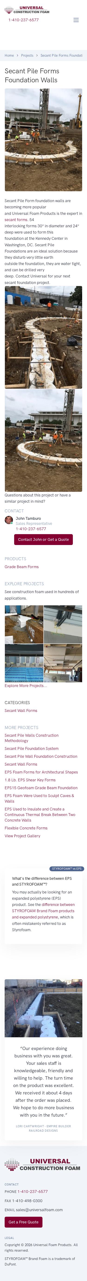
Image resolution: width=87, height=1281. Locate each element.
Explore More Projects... (26, 685)
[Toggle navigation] (76, 20)
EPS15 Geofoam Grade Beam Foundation (41, 787)
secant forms (16, 219)
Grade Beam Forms (22, 566)
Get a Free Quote (24, 1222)
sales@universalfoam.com (39, 1209)
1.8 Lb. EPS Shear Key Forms (30, 780)
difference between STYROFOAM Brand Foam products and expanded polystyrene (43, 910)
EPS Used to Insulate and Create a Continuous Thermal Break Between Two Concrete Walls (40, 814)
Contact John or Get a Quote (43, 539)
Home (9, 55)
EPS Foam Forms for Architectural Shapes (41, 772)
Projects (27, 55)
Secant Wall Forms (21, 710)
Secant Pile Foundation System (31, 748)
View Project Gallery (22, 836)
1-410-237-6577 (31, 529)
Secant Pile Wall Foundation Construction (41, 756)
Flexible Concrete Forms (26, 828)
